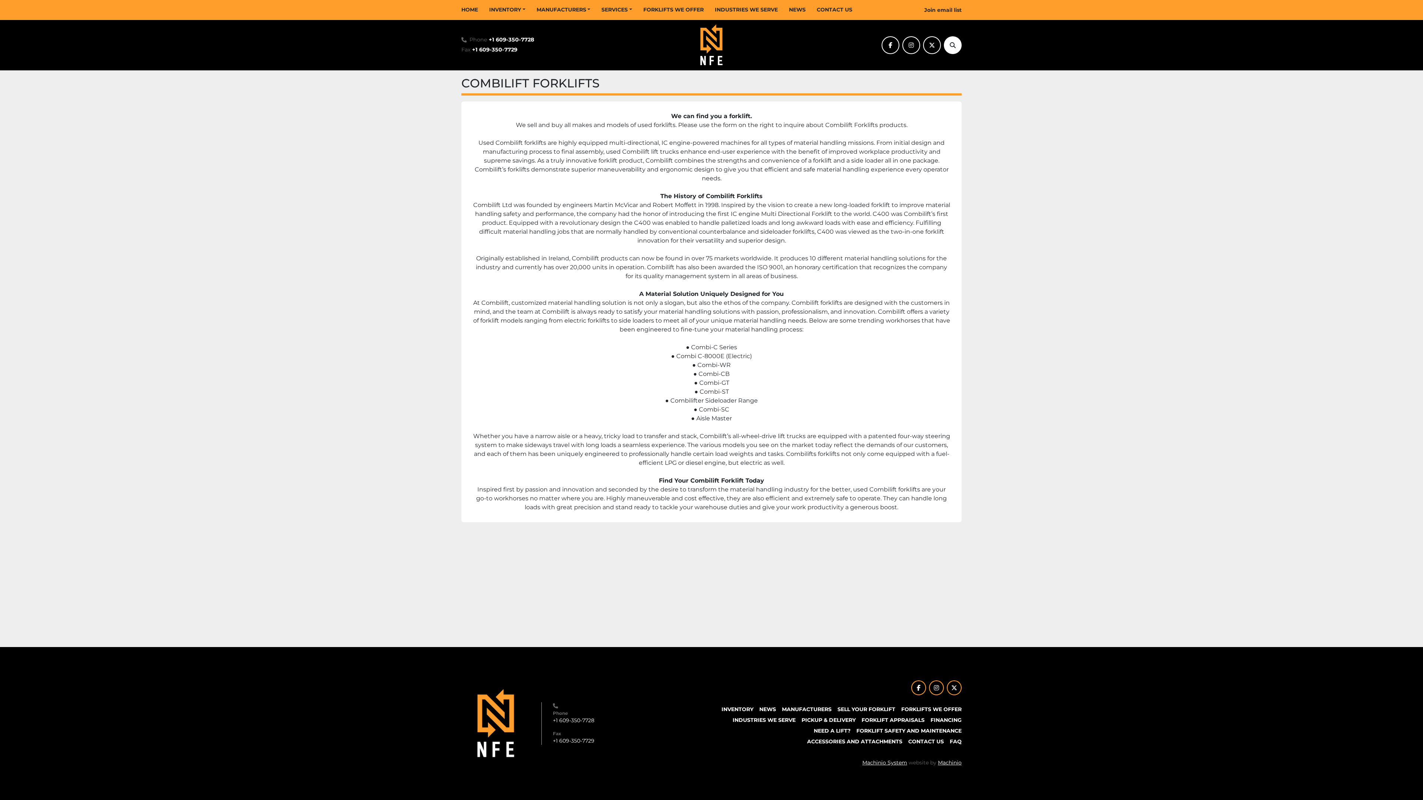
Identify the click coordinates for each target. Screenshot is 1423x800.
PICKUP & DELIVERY (829, 720)
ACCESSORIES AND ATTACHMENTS (854, 741)
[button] (507, 10)
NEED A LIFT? (832, 730)
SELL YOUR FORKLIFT (866, 709)
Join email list (943, 10)
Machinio (950, 762)
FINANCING (946, 720)
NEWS (797, 9)
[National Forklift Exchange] (495, 723)
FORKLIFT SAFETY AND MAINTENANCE (909, 730)
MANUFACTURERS (561, 9)
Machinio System (884, 762)
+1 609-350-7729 (494, 49)
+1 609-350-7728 (511, 39)
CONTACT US (834, 9)
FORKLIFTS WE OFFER (673, 9)
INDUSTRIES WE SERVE (746, 9)
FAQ (956, 741)
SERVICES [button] (614, 9)
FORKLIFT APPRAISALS (893, 720)
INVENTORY (505, 9)
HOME (469, 9)
